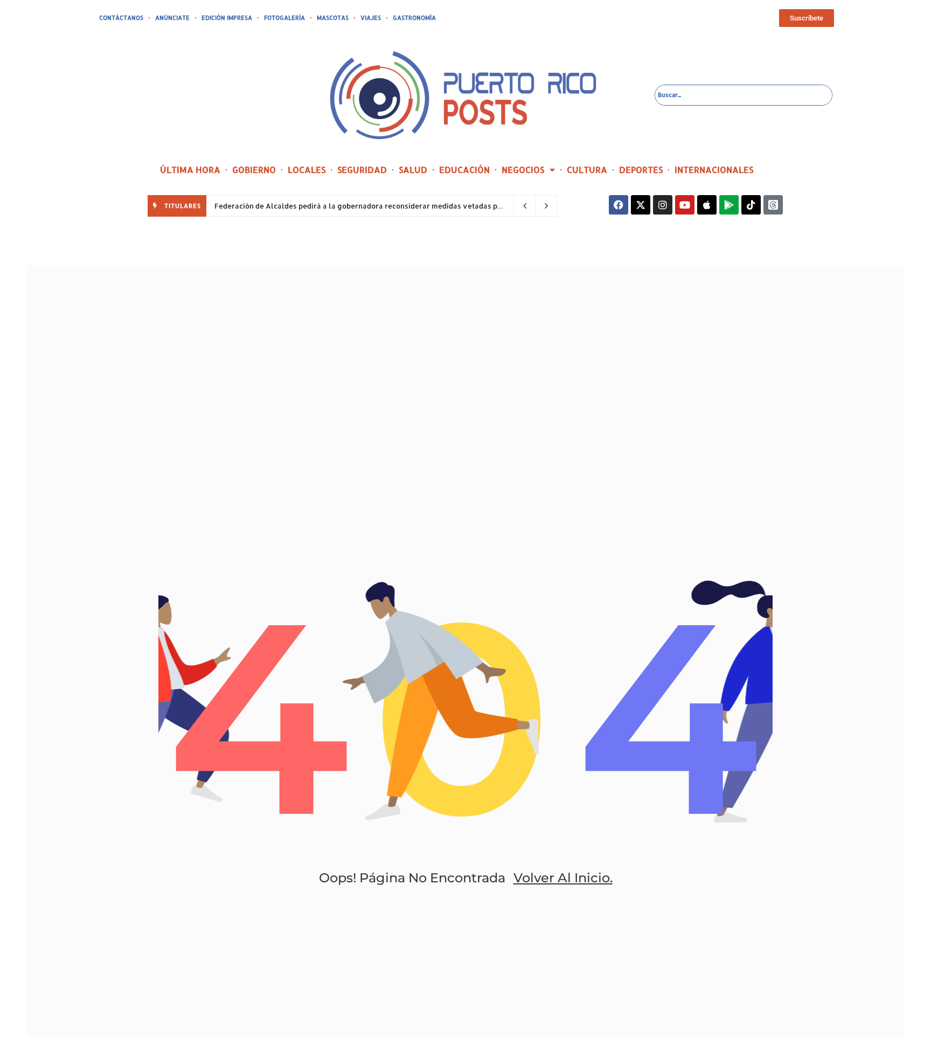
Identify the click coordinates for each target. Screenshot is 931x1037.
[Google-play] (729, 205)
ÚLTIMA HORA (190, 169)
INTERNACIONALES (714, 169)
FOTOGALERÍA (284, 18)
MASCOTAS (333, 18)
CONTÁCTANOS (121, 18)
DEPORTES (641, 169)
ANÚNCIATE (172, 18)
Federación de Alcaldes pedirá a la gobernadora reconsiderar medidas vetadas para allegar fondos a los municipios (417, 206)
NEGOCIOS (523, 169)
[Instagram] (662, 205)
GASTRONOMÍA (414, 18)
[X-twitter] (640, 205)
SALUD (413, 169)
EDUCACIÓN (464, 169)
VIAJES (370, 18)
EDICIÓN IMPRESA (227, 18)
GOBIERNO (254, 169)
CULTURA (587, 169)
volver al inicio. (563, 878)
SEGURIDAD (362, 169)
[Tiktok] (751, 205)
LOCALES (306, 169)
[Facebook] (618, 205)
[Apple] (707, 205)
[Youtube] (684, 205)
